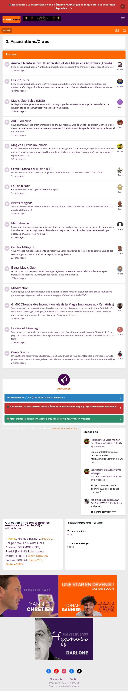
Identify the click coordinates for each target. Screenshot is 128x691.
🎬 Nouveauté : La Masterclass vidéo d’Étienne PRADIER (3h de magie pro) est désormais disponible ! (62, 6)
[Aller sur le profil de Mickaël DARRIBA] (120, 146)
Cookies (74, 679)
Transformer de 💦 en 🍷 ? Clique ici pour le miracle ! (36, 397)
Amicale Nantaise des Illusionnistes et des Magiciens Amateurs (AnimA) (61, 63)
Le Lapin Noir (20, 186)
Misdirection (19, 288)
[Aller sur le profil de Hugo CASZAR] (120, 204)
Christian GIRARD (103, 443)
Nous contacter (58, 679)
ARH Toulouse (21, 121)
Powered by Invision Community (64, 686)
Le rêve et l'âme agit (25, 328)
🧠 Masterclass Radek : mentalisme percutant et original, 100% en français (48, 418)
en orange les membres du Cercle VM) (27, 524)
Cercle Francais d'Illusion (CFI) (31, 169)
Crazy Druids (20, 352)
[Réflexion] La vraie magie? (105, 439)
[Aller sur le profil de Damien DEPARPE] (120, 102)
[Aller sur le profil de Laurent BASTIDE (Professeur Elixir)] (120, 122)
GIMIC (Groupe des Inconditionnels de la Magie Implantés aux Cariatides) (62, 304)
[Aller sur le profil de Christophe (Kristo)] (120, 81)
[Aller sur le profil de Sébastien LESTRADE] (120, 187)
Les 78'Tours (20, 80)
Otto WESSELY (102, 503)
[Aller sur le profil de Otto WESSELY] (87, 501)
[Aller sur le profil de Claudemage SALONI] (120, 64)
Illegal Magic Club (23, 267)
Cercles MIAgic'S (22, 247)
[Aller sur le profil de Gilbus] (120, 354)
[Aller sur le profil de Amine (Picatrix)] (120, 306)
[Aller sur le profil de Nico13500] (120, 329)
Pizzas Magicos (21, 203)
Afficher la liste (13, 528)
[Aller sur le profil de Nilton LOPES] (120, 269)
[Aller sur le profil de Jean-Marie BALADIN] (120, 170)
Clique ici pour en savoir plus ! (65, 429)
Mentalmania (20, 223)
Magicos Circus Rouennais (29, 145)
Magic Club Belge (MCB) (28, 101)
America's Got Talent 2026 (105, 499)
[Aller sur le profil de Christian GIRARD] (87, 441)
